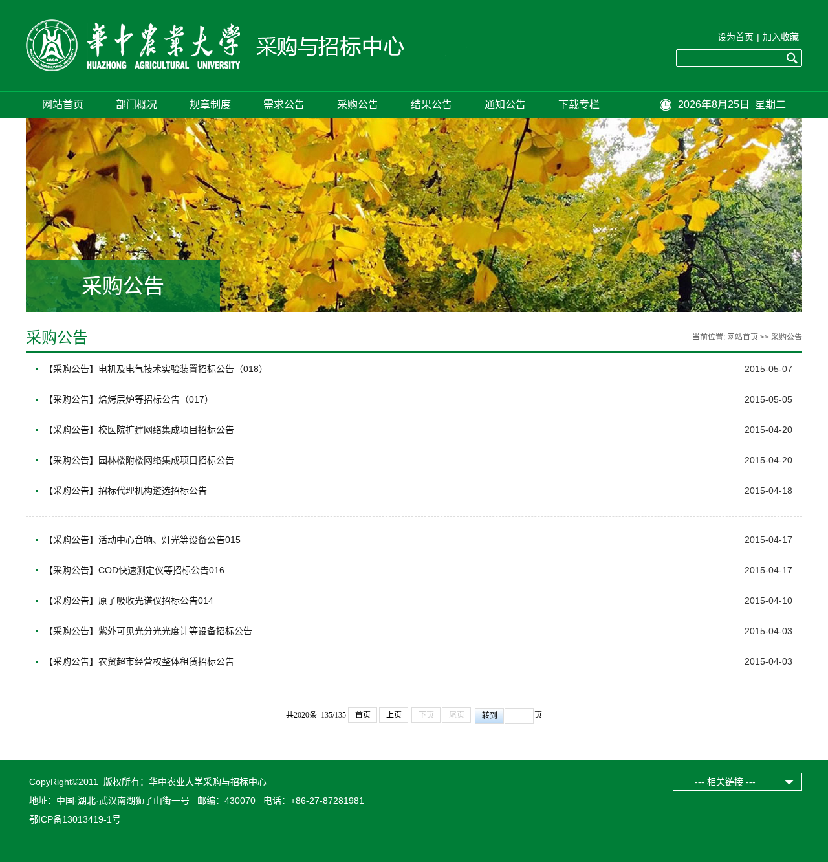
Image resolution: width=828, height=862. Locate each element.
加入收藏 (781, 37)
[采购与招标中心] (255, 68)
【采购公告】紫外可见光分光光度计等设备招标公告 (148, 631)
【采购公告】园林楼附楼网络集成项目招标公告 (139, 460)
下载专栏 (579, 104)
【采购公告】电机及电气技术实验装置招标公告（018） (156, 369)
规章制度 (210, 104)
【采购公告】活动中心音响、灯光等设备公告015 (142, 540)
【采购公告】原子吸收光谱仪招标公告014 (128, 600)
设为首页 (735, 37)
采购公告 (357, 104)
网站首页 (62, 104)
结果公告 (431, 104)
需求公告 (284, 104)
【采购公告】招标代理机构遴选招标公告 (125, 490)
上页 (394, 715)
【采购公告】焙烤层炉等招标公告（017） (128, 399)
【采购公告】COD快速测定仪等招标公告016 (134, 570)
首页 (363, 715)
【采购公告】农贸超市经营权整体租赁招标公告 (139, 661)
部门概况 (136, 104)
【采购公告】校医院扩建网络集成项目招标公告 (139, 430)
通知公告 (505, 104)
